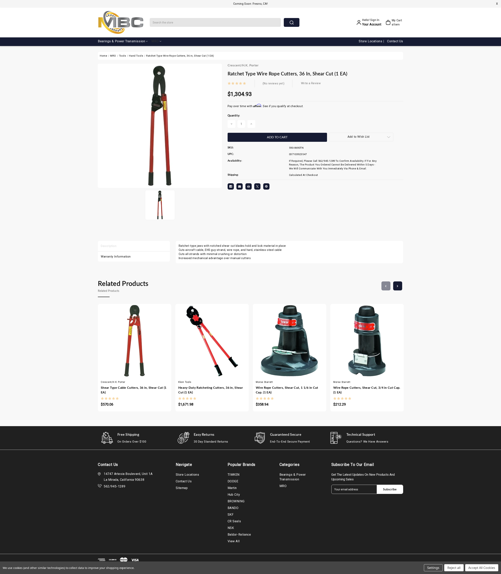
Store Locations (371, 41)
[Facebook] (231, 186)
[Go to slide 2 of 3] (397, 285)
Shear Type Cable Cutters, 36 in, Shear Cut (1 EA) (134, 390)
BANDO (233, 508)
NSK (231, 528)
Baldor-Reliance (239, 534)
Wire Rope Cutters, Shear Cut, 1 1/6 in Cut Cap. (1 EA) (287, 390)
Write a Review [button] (311, 83)
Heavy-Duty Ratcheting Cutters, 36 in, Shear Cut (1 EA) (210, 390)
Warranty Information (116, 256)
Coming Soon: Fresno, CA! (250, 3)
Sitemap (182, 488)
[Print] (248, 186)
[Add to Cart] (122, 338)
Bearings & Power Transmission (121, 41)
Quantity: (234, 115)
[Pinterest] (266, 186)
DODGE (233, 481)
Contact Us (395, 41)
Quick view (130, 338)
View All (234, 541)
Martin (232, 488)
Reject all (453, 568)
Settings (433, 568)
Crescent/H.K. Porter (243, 65)
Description (109, 246)
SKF (231, 514)
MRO (155, 41)
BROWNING (236, 501)
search (291, 22)
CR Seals (234, 521)
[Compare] (138, 338)
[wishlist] (146, 338)
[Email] (239, 186)
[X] (257, 186)
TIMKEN (234, 474)
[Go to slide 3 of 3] (385, 285)
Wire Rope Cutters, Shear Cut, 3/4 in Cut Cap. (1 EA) (366, 390)
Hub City (234, 494)
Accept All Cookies (481, 568)
